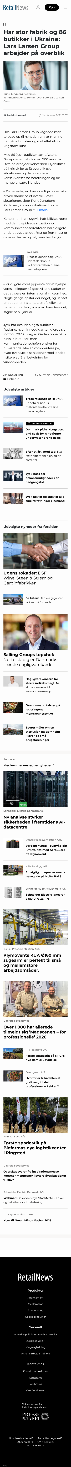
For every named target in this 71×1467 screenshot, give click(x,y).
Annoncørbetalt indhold (35, 1353)
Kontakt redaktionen (35, 1371)
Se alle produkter (35, 1316)
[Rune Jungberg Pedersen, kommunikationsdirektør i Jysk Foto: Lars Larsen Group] (35, 75)
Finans (42, 210)
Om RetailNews (35, 1390)
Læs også (33, 252)
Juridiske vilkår (35, 1340)
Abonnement (35, 1297)
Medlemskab (35, 1304)
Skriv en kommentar (53, 375)
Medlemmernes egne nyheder (27, 765)
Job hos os (35, 1384)
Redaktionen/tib (17, 115)
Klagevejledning (35, 1347)
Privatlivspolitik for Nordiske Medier (35, 1334)
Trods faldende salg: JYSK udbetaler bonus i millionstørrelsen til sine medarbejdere (44, 263)
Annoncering (35, 1310)
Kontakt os (35, 1377)
